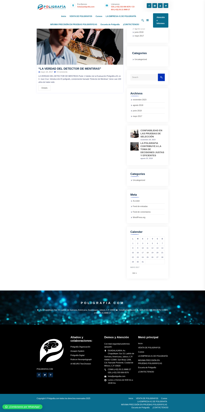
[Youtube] (160, 6)
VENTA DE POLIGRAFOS (149, 348)
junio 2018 (139, 32)
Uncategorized (141, 59)
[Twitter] (44, 375)
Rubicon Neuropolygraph (81, 359)
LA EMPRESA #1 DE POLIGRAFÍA (153, 356)
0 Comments (61, 72)
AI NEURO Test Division (80, 364)
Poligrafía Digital (77, 355)
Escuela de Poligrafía (147, 368)
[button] (22, 406)
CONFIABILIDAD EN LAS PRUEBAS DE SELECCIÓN (151, 133)
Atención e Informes (161, 20)
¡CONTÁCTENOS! (131, 24)
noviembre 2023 (139, 100)
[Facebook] (149, 6)
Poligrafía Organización (80, 347)
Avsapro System (77, 351)
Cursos (141, 352)
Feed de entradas (140, 206)
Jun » (134, 273)
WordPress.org (139, 217)
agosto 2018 (138, 105)
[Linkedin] (154, 6)
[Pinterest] (50, 375)
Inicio (140, 343)
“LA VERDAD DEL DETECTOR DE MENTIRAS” (69, 68)
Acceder (136, 201)
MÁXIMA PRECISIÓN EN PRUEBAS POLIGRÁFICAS (144, 405)
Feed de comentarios (142, 212)
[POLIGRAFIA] (52, 7)
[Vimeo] (165, 6)
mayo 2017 (139, 36)
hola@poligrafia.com (127, 310)
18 (148, 253)
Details (44, 88)
